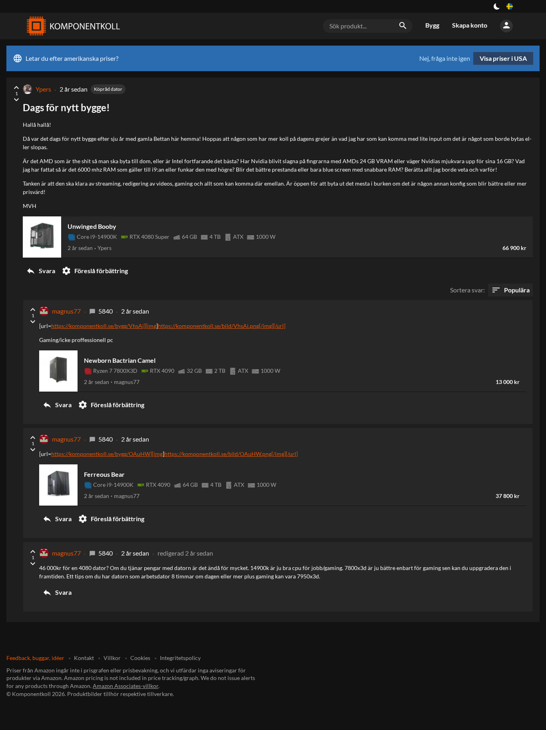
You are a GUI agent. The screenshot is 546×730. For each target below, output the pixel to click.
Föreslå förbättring (95, 271)
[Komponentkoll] (71, 26)
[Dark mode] (497, 6)
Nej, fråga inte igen (444, 58)
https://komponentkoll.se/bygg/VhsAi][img (103, 325)
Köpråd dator (108, 89)
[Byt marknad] (509, 6)
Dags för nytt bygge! (66, 107)
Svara (40, 271)
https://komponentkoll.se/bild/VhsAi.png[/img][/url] (221, 325)
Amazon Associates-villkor (125, 685)
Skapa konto (469, 25)
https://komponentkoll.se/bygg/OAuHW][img (107, 453)
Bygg (432, 25)
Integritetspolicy (180, 657)
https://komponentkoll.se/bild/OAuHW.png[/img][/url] (231, 453)
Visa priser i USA (503, 58)
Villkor (112, 657)
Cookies (140, 657)
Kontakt (84, 657)
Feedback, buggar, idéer (35, 657)
